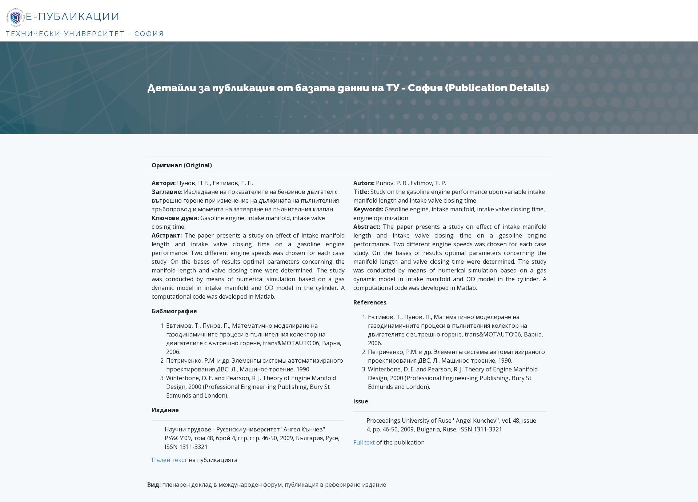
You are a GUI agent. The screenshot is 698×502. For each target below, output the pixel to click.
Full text (364, 442)
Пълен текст (169, 460)
